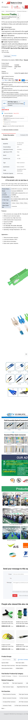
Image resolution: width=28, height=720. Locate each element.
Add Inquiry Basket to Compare (10, 129)
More (3, 708)
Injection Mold (5, 662)
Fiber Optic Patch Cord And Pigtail (10, 665)
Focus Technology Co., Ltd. (19, 713)
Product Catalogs (23, 659)
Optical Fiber (6, 683)
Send (15, 595)
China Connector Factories (9, 694)
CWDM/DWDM (19, 668)
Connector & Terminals (21, 11)
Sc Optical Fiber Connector (9, 701)
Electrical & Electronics (10, 11)
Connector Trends (7, 705)
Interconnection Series (7, 668)
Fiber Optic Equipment (17, 683)
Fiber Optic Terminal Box (21, 665)
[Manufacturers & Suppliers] (14, 2)
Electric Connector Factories (9, 698)
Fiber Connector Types (8, 687)
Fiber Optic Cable (20, 662)
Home (3, 11)
